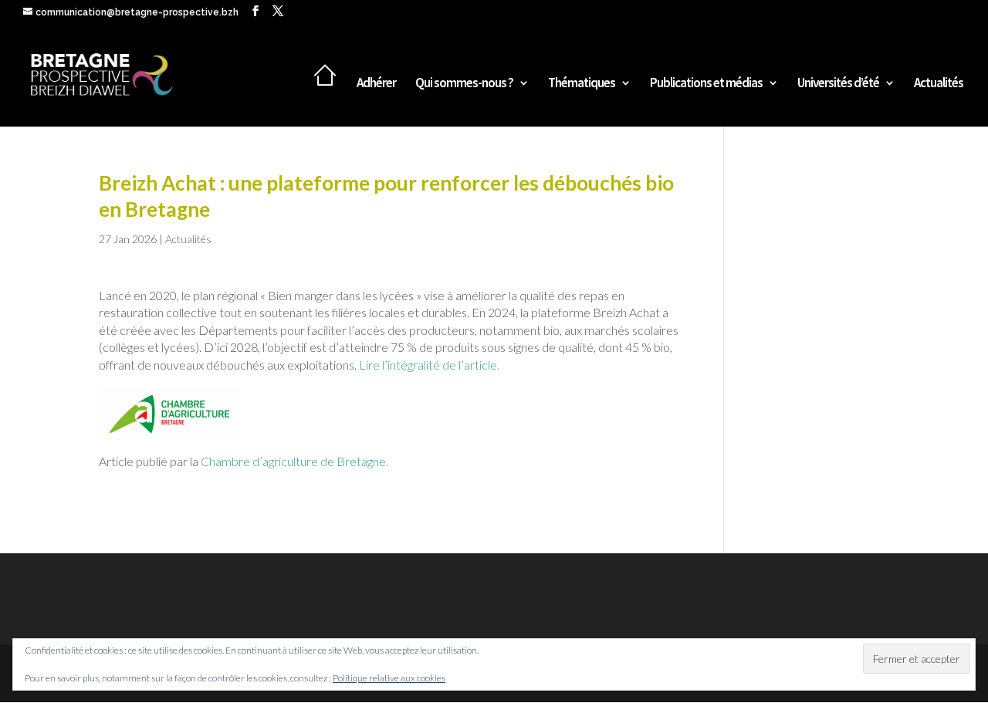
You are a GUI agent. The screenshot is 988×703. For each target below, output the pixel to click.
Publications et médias (706, 84)
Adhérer (376, 84)
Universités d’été (838, 84)
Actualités (938, 84)
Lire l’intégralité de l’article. (429, 364)
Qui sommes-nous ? (464, 84)
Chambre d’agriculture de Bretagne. (296, 461)
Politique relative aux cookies (389, 678)
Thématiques (581, 84)
